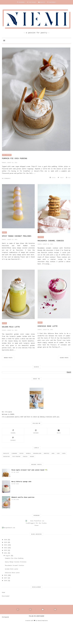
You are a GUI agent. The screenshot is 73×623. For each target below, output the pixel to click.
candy (4, 232)
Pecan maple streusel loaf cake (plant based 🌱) (29, 470)
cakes (63, 453)
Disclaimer (6, 596)
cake (58, 453)
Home (3, 592)
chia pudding (7, 154)
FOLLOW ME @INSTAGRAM (36, 616)
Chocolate (6, 453)
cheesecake (6, 456)
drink (4, 323)
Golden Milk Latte (11, 327)
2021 (5, 553)
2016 (5, 580)
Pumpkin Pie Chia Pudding (14, 158)
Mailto (58, 433)
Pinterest (13, 440)
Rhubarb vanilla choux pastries (23, 497)
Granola (28, 453)
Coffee (21, 453)
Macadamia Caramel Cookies (51, 241)
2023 (5, 547)
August (8, 555)
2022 (5, 550)
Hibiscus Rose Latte (48, 326)
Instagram (35, 433)
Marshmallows (37, 453)
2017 (5, 578)
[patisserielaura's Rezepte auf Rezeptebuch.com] (8, 527)
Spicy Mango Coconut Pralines (16, 236)
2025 (5, 542)
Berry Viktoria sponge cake (21, 481)
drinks (32, 456)
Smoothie (46, 453)
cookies (40, 237)
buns (53, 453)
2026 (5, 539)
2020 (5, 575)
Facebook (13, 433)
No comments (6, 178)
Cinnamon (14, 453)
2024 (5, 545)
